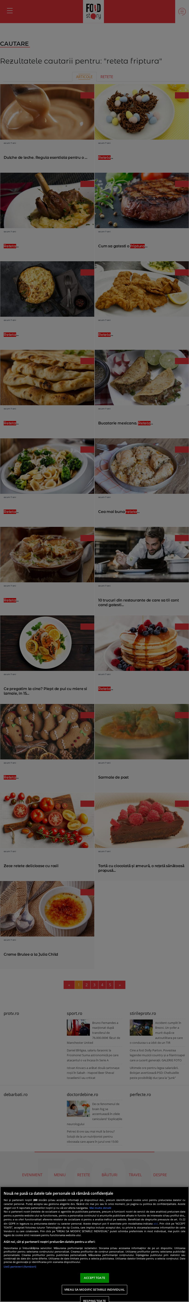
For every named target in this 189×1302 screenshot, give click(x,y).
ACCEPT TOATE (94, 1278)
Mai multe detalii (100, 1208)
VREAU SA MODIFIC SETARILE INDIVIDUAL (94, 1289)
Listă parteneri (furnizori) (20, 1266)
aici (156, 1223)
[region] (94, 1244)
